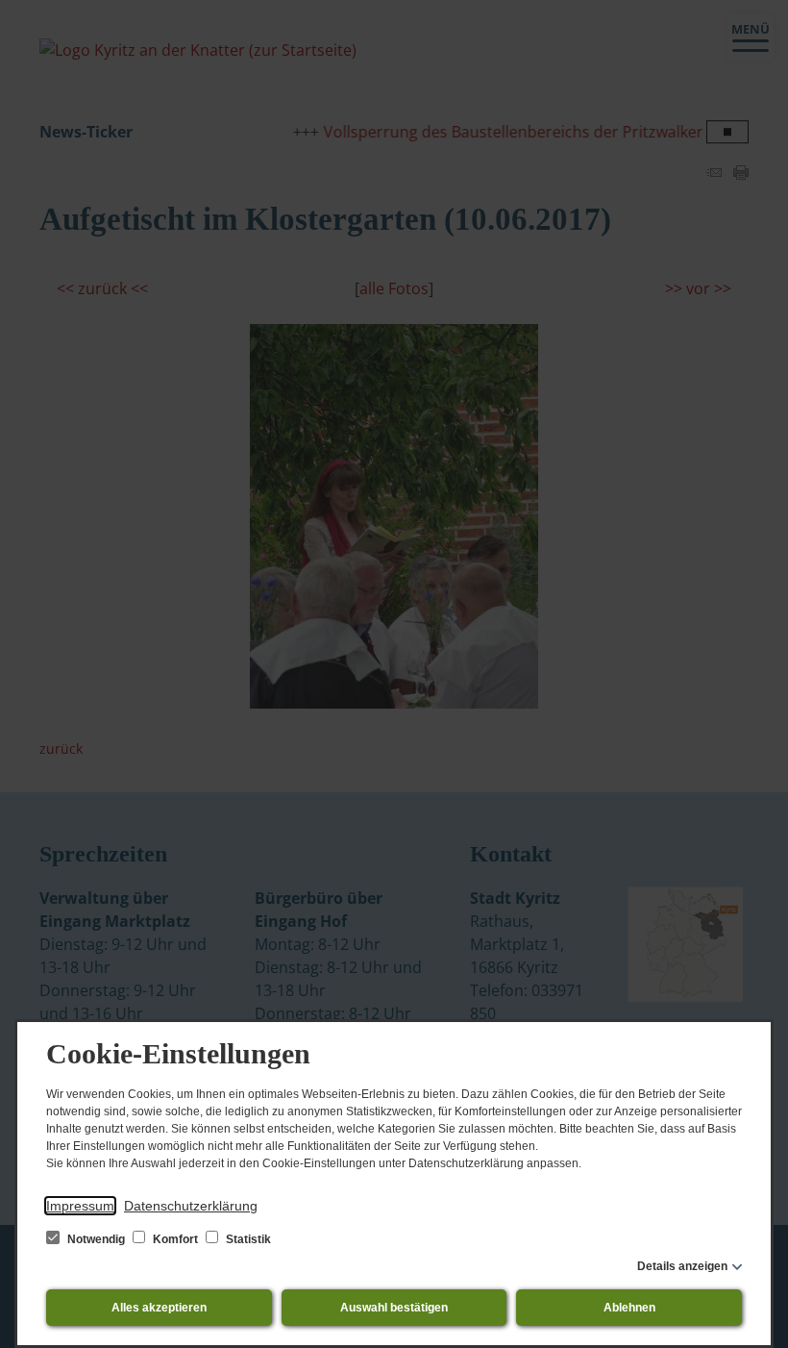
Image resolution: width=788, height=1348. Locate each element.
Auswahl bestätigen (394, 1307)
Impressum (80, 1205)
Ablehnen (629, 1307)
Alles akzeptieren (159, 1307)
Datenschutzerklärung (191, 1205)
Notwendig (96, 1239)
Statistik (247, 1239)
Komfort (175, 1239)
